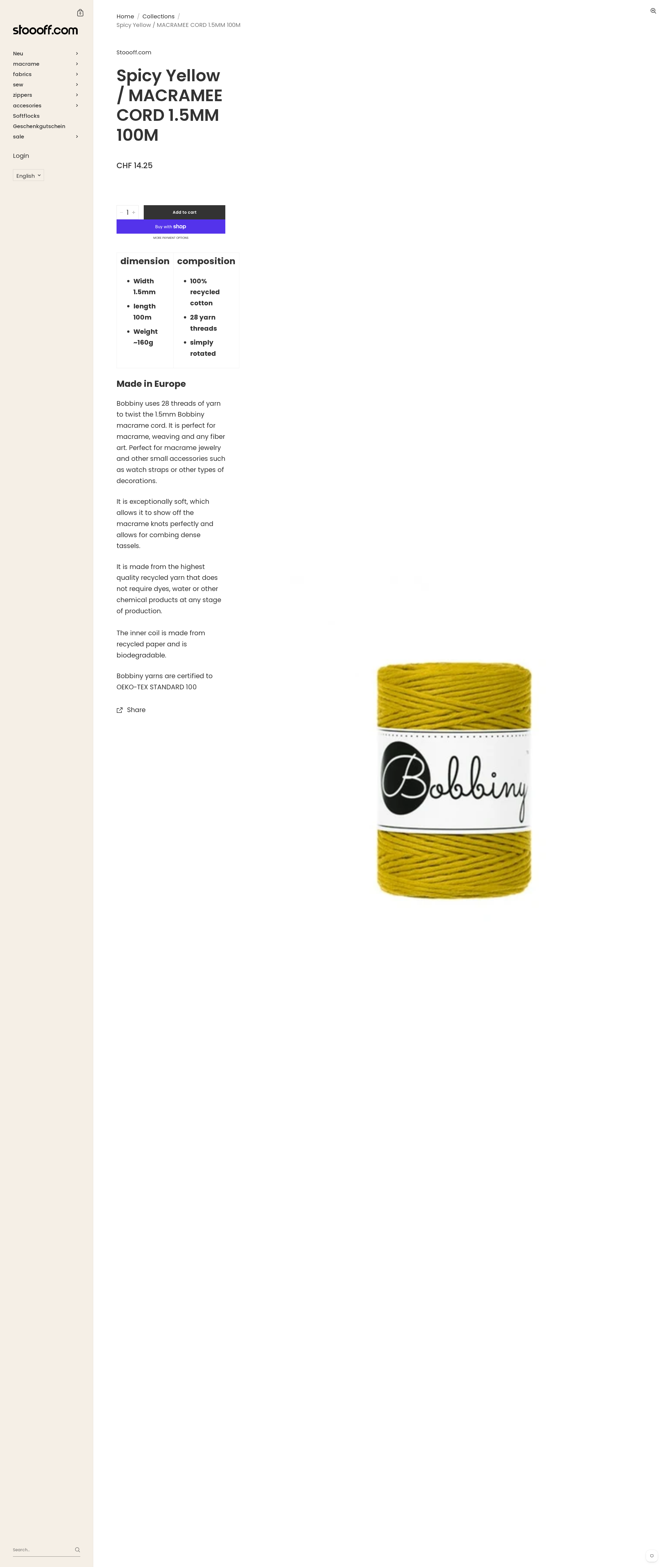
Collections (158, 16)
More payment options (171, 238)
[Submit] (77, 1550)
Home (125, 16)
